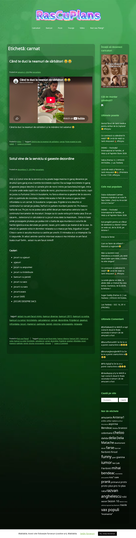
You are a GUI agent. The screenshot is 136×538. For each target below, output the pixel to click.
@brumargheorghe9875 (111, 351)
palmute (41, 324)
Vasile (123, 505)
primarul (115, 482)
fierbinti (105, 452)
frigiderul (74, 320)
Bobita (115, 428)
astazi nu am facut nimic (30, 316)
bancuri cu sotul (17, 320)
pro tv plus (120, 485)
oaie (116, 477)
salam (11, 144)
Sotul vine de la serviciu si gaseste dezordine (41, 158)
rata (103, 491)
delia (112, 437)
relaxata (78, 324)
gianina (120, 457)
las (113, 463)
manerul (31, 324)
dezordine (63, 320)
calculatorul (44, 320)
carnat (62, 142)
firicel (114, 452)
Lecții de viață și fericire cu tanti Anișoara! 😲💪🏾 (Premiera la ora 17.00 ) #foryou (114, 172)
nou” (111, 477)
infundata (14, 324)
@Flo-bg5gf (106, 363)
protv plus (107, 485)
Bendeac (106, 428)
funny (106, 456)
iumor (106, 462)
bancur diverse (50, 316)
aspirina (113, 424)
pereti (49, 324)
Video (82, 28)
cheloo (118, 432)
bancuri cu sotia (81, 316)
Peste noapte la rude (73, 142)
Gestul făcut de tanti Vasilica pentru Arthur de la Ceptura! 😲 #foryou (113, 126)
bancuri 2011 (65, 316)
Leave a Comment (24, 144)
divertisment (119, 443)
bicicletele (32, 320)
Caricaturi (36, 28)
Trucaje (71, 28)
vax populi (110, 509)
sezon (104, 501)
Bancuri (49, 28)
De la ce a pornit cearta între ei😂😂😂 (114, 354)
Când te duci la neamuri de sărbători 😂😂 (40, 61)
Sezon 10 (113, 501)
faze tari (118, 448)
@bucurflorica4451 (109, 342)
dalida (104, 438)
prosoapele (67, 324)
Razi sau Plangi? (97, 28)
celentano (106, 433)
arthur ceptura (112, 421)
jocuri (23, 324)
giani (114, 457)
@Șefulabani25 (107, 327)
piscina (56, 324)
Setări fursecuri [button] (87, 533)
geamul (83, 320)
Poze (60, 28)
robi (124, 496)
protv (123, 482)
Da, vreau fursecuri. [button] (107, 533)
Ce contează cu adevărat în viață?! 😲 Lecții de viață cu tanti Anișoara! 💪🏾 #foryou (113, 138)
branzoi (122, 427)
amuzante (106, 417)
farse (110, 447)
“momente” (107, 514)
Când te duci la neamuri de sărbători (45, 142)
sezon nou (123, 502)
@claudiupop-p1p (108, 373)
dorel (103, 448)
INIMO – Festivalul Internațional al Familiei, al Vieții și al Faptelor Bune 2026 (114, 150)
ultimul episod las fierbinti (110, 505)
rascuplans (36, 72)
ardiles (103, 421)
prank (105, 481)
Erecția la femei (107, 237)
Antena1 (118, 417)
